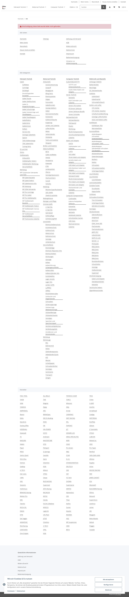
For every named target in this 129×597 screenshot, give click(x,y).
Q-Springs (46, 452)
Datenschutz (70, 50)
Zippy (45, 407)
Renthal (92, 452)
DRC (21, 500)
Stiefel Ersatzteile (51, 195)
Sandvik (45, 455)
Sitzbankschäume (51, 315)
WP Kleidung (26, 186)
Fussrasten (49, 102)
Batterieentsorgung (72, 57)
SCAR (68, 455)
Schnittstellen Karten (76, 218)
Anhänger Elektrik (95, 82)
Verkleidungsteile (51, 329)
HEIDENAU (23, 429)
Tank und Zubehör (52, 140)
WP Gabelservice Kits (29, 183)
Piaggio (91, 526)
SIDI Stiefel (49, 192)
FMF (90, 474)
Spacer (24, 138)
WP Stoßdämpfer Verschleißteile (28, 215)
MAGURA (23, 440)
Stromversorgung (95, 276)
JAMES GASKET (94, 478)
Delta (21, 418)
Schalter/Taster (94, 186)
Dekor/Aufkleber (48, 149)
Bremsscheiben (51, 254)
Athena (91, 459)
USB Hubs (72, 221)
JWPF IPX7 (95, 232)
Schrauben (49, 302)
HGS (67, 518)
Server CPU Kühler (75, 106)
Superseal (95, 273)
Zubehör (71, 138)
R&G (67, 452)
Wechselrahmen (74, 224)
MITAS (45, 496)
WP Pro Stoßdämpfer (29, 198)
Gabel (22, 82)
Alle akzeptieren (108, 579)
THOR (22, 400)
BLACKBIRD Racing (95, 489)
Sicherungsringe (51, 304)
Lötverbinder (96, 235)
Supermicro (93, 500)
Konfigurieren (108, 585)
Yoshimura (23, 489)
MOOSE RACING (94, 470)
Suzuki (48, 181)
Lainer (91, 507)
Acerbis (91, 407)
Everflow (92, 422)
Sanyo (45, 478)
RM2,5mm (95, 250)
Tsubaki (92, 530)
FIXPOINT (69, 426)
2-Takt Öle (49, 207)
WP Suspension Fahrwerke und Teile (29, 174)
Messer (48, 360)
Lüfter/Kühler (50, 128)
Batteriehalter (94, 85)
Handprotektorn (51, 108)
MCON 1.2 (95, 241)
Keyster (68, 511)
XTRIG (45, 474)
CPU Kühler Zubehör (99, 111)
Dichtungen (49, 257)
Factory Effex (24, 426)
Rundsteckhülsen (98, 261)
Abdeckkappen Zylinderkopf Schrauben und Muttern (100, 148)
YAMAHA (23, 407)
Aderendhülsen (97, 215)
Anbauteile (26, 158)
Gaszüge (48, 259)
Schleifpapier (50, 363)
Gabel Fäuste (26, 98)
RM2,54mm (95, 247)
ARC (44, 411)
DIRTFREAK (93, 418)
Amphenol (95, 218)
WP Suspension (71, 522)
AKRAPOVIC (24, 522)
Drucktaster (96, 188)
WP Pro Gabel (26, 195)
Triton (91, 400)
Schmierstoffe (48, 204)
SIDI (67, 470)
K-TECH (22, 470)
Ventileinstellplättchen (53, 326)
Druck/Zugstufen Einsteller (28, 95)
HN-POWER (47, 429)
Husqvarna (49, 160)
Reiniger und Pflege (49, 201)
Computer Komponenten (74, 196)
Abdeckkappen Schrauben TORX (97, 142)
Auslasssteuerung (52, 85)
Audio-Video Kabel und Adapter (76, 91)
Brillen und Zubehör (50, 146)
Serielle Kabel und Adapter (75, 161)
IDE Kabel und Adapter (76, 185)
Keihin (68, 504)
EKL (67, 422)
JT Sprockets (93, 429)
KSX (90, 481)
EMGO (22, 511)
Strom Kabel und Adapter (77, 157)
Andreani (46, 437)
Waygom (92, 515)
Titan (68, 500)
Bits (47, 343)
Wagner (45, 403)
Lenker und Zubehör (52, 125)
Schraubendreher (52, 366)
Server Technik (71, 95)
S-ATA (71, 151)
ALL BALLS (46, 396)
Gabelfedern (26, 120)
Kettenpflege (50, 216)
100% (22, 478)
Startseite (74, 2)
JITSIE (45, 518)
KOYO (45, 433)
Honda (48, 157)
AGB (67, 42)
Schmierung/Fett (51, 219)
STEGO (91, 433)
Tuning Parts (26, 146)
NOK (44, 466)
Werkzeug (23, 170)
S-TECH (45, 526)
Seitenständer (50, 134)
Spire (45, 459)
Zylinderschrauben (98, 206)
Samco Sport (24, 455)
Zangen (48, 378)
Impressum (70, 54)
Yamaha (48, 184)
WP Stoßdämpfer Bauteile (28, 202)
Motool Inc (92, 440)
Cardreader (72, 198)
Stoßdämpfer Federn (29, 161)
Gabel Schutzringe (28, 109)
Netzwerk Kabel (74, 176)
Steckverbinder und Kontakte (75, 189)
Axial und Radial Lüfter (99, 120)
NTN (44, 444)
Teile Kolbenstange (28, 141)
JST (67, 429)
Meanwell (92, 485)
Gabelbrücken (50, 105)
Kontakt (123, 2)
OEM (67, 526)
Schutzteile (47, 222)
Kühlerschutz (50, 230)
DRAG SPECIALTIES (72, 437)
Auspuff (48, 88)
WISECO (45, 507)
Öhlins (91, 492)
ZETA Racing (47, 489)
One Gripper (24, 533)
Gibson (91, 426)
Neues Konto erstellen (109, 2)
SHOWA (68, 481)
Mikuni (45, 470)
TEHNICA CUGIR (71, 396)
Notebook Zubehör (75, 215)
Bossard (92, 496)
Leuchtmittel (93, 177)
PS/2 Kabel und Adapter (77, 182)
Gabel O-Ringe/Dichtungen (28, 105)
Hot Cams (23, 474)
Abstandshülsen (97, 153)
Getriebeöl (49, 213)
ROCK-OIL (23, 507)
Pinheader (95, 244)
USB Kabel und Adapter (77, 165)
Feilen (48, 349)
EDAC (45, 422)
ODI (67, 496)
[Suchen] (103, 7)
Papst (22, 448)
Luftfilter (48, 288)
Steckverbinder (94, 212)
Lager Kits (49, 282)
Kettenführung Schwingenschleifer (52, 266)
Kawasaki (49, 163)
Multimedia (72, 209)
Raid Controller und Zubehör (75, 102)
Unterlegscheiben (98, 171)
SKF (67, 474)
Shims (22, 152)
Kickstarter (49, 117)
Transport (49, 375)
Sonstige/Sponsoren (52, 175)
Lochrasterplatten (95, 183)
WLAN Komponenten (76, 132)
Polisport (46, 448)
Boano (22, 414)
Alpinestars (70, 492)
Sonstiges (49, 318)
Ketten (48, 262)
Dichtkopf (25, 90)
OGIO (68, 444)
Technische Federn (95, 287)
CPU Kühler (95, 108)
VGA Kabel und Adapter (77, 173)
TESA (91, 396)
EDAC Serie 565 (97, 223)
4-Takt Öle (49, 210)
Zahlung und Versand (73, 39)
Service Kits (26, 132)
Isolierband (95, 96)
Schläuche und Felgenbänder (51, 298)
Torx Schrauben (97, 200)
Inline (91, 466)
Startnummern (51, 178)
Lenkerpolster (50, 169)
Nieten (94, 162)
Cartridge (25, 88)
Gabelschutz (26, 126)
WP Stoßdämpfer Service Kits (30, 210)
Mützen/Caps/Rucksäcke (54, 190)
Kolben (24, 129)
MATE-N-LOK (96, 238)
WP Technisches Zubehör (30, 219)
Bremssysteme (50, 96)
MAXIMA (69, 515)
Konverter (72, 206)
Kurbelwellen (50, 276)
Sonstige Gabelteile (28, 135)
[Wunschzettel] (114, 7)
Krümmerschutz (51, 227)
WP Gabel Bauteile (28, 178)
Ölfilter (48, 291)
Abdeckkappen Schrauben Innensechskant (97, 136)
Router (71, 126)
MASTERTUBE (47, 440)
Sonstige (48, 239)
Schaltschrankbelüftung (100, 114)
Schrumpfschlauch (98, 102)
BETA (47, 152)
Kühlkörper (93, 123)
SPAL (44, 530)
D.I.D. (68, 459)
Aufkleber (25, 85)
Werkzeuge (47, 340)
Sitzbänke (49, 137)
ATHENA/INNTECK (72, 463)
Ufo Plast (46, 515)
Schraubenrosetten (98, 168)
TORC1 (68, 400)
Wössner (69, 403)
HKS (21, 481)
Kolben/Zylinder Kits (52, 273)
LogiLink (46, 511)
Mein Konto (84, 2)
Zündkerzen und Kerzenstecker (51, 333)
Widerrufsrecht (71, 46)
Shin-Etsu (23, 459)
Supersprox (70, 485)
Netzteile (72, 98)
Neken (22, 444)
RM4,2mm (95, 253)
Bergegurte (49, 90)
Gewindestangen (97, 156)
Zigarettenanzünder (96, 290)
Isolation (92, 93)
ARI (90, 511)
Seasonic (23, 485)
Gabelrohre (26, 123)
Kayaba (91, 463)
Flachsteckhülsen (97, 229)
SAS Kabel (72, 154)
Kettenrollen (50, 270)
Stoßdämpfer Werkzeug (30, 164)
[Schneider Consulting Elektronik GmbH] (4, 7)
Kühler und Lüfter (95, 105)
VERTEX (68, 489)
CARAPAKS (69, 414)
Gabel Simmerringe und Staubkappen (30, 113)
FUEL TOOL (23, 396)
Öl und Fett (24, 149)
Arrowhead (93, 411)
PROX (22, 452)
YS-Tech (69, 478)
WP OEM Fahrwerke (29, 189)
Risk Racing (24, 526)
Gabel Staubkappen (29, 117)
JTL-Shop (118, 594)
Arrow (68, 411)
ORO (91, 444)
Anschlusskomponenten (77, 135)
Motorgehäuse (48, 198)
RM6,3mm (95, 258)
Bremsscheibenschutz (53, 224)
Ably (67, 407)
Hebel (47, 111)
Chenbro (46, 522)
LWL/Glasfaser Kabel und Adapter (77, 169)
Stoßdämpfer (24, 155)
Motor (48, 131)
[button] (110, 7)
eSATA (71, 143)
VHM (21, 403)
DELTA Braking (48, 418)
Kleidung (46, 187)
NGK (44, 533)
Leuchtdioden (94, 174)
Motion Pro (23, 496)
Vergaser (48, 143)
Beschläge (92, 88)
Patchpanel (72, 123)
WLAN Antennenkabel (76, 179)
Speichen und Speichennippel (51, 322)
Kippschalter (96, 191)
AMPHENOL (24, 411)
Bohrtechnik (50, 346)
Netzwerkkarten (74, 120)
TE (21, 437)
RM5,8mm (95, 255)
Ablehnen (108, 590)
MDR (67, 440)
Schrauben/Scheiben (96, 197)
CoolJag (91, 414)
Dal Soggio (23, 518)
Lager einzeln (50, 279)
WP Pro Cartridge (28, 192)
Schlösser (92, 194)
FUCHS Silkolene (48, 504)
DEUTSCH (95, 220)
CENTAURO (24, 530)
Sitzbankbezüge (51, 312)
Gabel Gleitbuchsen (29, 101)
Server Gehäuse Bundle (77, 111)
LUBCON (92, 437)
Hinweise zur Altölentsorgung (71, 62)
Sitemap (46, 39)
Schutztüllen (96, 264)
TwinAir (22, 504)
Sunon (68, 507)
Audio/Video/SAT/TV (73, 82)
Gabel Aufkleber (51, 155)
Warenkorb (95, 2)
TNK (44, 400)
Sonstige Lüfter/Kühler (99, 117)
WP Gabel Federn (28, 180)
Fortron (22, 463)
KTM (47, 166)
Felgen (48, 99)
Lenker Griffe (50, 285)
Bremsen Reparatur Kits (54, 251)
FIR (44, 426)
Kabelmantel (96, 99)
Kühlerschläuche (51, 120)
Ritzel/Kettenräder (52, 294)
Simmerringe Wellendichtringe (51, 308)
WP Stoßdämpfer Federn (30, 206)
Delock (91, 522)
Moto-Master (93, 518)
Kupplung (49, 123)
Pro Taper (92, 448)
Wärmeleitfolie (97, 128)
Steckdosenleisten (98, 282)
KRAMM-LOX (70, 433)
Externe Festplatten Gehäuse (75, 202)
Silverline (46, 463)
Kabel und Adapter (72, 141)
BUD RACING (47, 481)
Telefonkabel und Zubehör (74, 147)
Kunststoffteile (94, 131)
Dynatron (23, 422)
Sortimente (49, 372)
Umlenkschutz (50, 242)
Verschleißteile (27, 167)
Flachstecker (96, 226)
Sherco (48, 172)
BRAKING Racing (25, 492)
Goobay (22, 466)
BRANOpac (46, 414)
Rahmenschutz (51, 236)
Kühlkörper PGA (97, 125)
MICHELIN (46, 492)
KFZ (47, 357)
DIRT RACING (70, 418)
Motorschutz (50, 233)
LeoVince (92, 504)
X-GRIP (91, 403)
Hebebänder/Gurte (52, 354)
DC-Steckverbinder (95, 90)
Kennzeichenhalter (52, 114)
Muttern (94, 159)
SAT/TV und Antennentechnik (74, 86)
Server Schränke (74, 114)
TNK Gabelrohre (27, 143)
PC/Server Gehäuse (75, 108)
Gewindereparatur (52, 352)
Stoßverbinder (96, 270)
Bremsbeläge (50, 248)
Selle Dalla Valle (94, 455)
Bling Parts (49, 93)
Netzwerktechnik (72, 117)
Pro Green (69, 448)
